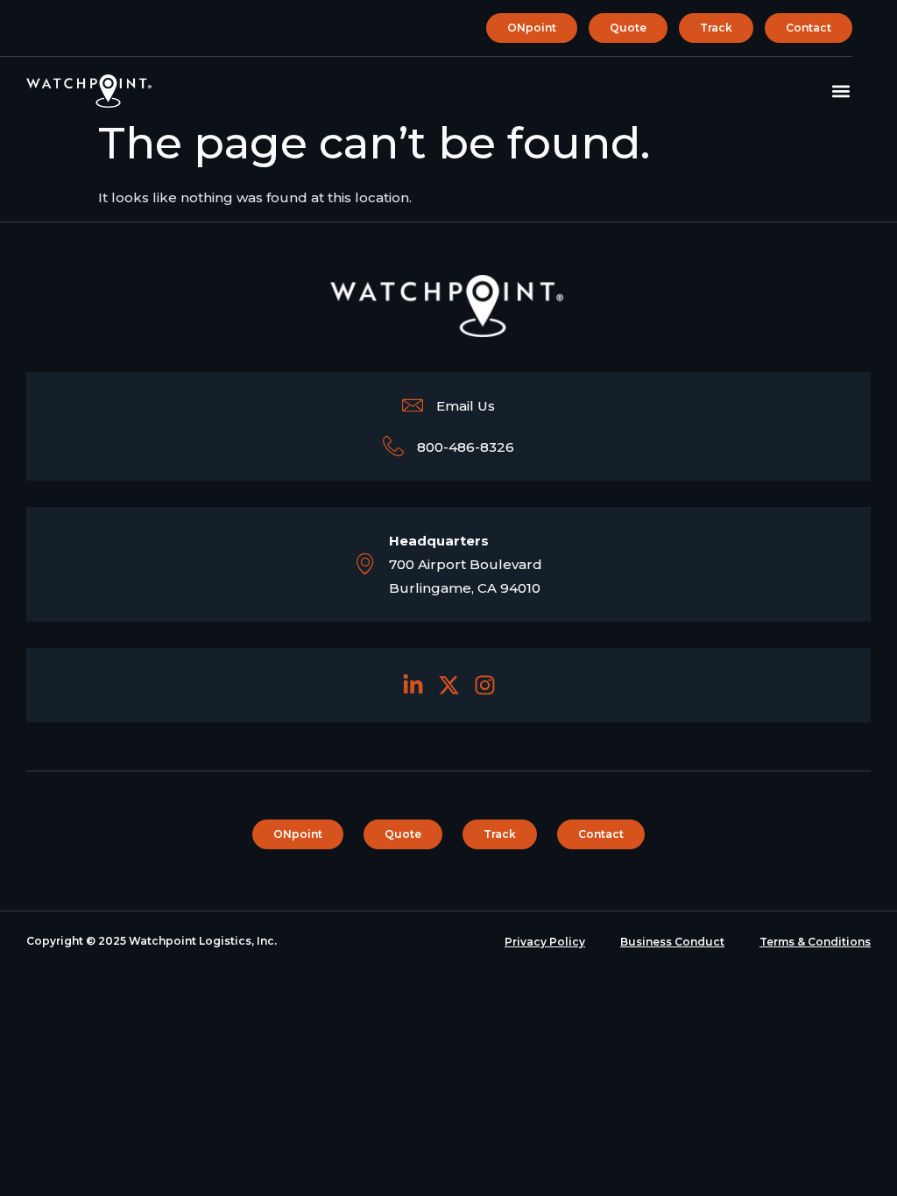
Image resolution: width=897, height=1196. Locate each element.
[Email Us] (412, 405)
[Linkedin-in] (413, 685)
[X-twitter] (449, 685)
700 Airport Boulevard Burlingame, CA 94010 (465, 564)
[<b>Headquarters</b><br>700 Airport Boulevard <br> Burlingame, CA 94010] (365, 563)
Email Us (465, 405)
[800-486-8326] (393, 446)
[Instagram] (485, 685)
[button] (841, 90)
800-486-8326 (465, 447)
